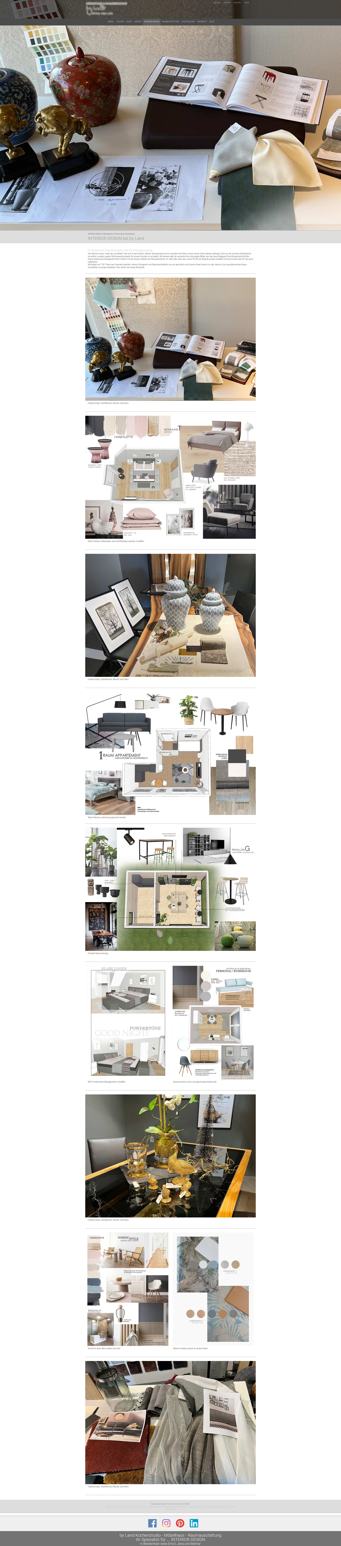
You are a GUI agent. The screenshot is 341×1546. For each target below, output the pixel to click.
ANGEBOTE (202, 22)
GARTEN (137, 22)
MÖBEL (111, 22)
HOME (246, 3)
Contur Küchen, (126, 1507)
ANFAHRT (227, 3)
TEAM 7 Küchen (112, 1507)
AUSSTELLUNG (188, 22)
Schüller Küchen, (140, 1507)
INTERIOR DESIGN (151, 22)
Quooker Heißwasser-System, (159, 1507)
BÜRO (129, 22)
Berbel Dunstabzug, (205, 1507)
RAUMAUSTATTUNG (170, 22)
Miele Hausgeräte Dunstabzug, (184, 1507)
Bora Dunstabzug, (220, 1507)
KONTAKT (237, 3)
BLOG (212, 22)
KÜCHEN (120, 22)
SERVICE (217, 3)
